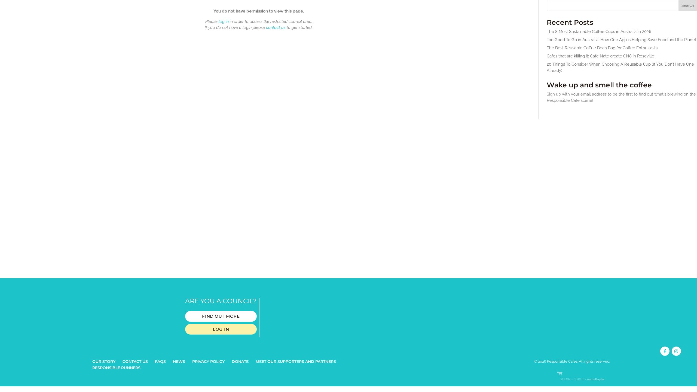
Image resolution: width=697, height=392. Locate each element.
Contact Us (135, 361)
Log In (221, 329)
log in (224, 21)
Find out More (221, 316)
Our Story (103, 361)
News (179, 361)
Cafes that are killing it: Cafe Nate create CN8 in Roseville (600, 56)
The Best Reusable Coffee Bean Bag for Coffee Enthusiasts (602, 47)
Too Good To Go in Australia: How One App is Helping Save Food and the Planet (621, 39)
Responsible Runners (116, 367)
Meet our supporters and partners (296, 361)
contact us (276, 27)
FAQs (160, 361)
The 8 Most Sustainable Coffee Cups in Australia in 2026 (599, 31)
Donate (240, 361)
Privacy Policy (208, 361)
